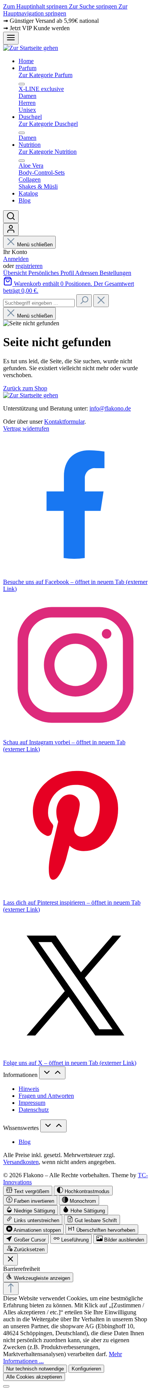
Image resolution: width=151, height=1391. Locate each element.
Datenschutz (34, 1109)
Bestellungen (115, 273)
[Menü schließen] (22, 84)
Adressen (87, 273)
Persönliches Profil (51, 273)
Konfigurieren (86, 1369)
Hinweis (29, 1088)
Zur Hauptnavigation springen (65, 10)
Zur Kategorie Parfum (45, 75)
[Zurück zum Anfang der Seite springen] (11, 1288)
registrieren (29, 266)
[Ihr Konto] (11, 229)
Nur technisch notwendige (35, 1369)
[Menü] (11, 38)
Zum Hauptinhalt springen (36, 6)
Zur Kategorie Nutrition (48, 151)
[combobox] (39, 303)
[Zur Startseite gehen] (30, 48)
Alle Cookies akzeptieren (34, 1377)
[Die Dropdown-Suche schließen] (101, 300)
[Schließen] (6, 1386)
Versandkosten (21, 1162)
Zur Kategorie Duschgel (48, 123)
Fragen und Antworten (46, 1095)
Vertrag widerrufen (26, 428)
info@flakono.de (110, 408)
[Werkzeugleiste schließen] (10, 1260)
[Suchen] (11, 216)
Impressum (32, 1102)
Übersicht (15, 273)
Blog (25, 1142)
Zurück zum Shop (25, 388)
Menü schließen (35, 244)
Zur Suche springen (93, 6)
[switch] (27, 1190)
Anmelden (16, 259)
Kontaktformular (64, 421)
